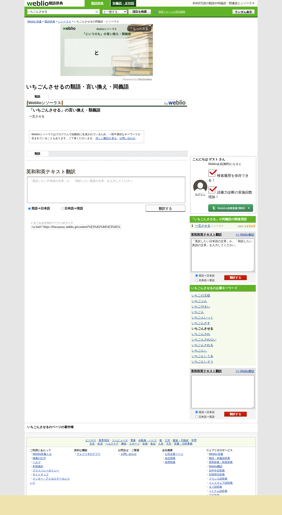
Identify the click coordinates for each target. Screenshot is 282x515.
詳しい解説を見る (106, 138)
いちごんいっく (202, 317)
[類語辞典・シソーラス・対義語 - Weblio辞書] (38, 5)
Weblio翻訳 (216, 466)
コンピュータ (120, 440)
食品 (153, 443)
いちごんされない (204, 339)
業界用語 (104, 440)
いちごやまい (201, 306)
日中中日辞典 (217, 470)
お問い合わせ (127, 138)
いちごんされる (202, 345)
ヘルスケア (112, 443)
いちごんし (199, 350)
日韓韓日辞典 (217, 474)
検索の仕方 (39, 458)
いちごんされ (201, 334)
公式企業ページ (174, 453)
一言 (32, 116)
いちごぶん (199, 301)
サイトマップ (40, 474)
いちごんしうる (202, 356)
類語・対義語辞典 (219, 458)
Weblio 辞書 (34, 21)
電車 (133, 440)
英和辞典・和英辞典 (221, 462)
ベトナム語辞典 (218, 490)
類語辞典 (97, 3)
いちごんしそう (202, 361)
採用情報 (170, 462)
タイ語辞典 (215, 486)
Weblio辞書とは (42, 453)
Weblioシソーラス (44, 103)
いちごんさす (201, 323)
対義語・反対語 (123, 3)
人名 (160, 443)
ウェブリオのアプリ (88, 453)
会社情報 (170, 458)
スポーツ (134, 443)
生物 (145, 443)
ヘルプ (37, 462)
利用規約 (38, 466)
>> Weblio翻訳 (245, 234)
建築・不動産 (181, 440)
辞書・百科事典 (183, 443)
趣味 (123, 443)
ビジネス (90, 440)
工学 (167, 440)
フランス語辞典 (218, 478)
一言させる (202, 225)
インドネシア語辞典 (221, 482)
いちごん (198, 312)
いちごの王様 (201, 295)
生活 (100, 443)
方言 (168, 443)
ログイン (200, 194)
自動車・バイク (147, 440)
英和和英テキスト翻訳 (51, 171)
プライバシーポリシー (46, 470)
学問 (194, 440)
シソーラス (64, 21)
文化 (92, 443)
